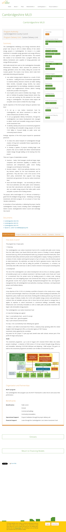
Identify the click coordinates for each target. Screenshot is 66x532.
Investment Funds (50, 95)
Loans (47, 103)
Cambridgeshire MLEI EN (11, 221)
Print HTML (13, 463)
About (15, 6)
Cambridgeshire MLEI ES (11, 223)
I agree (48, 524)
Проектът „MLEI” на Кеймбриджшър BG (16, 227)
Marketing (48, 51)
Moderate (48, 110)
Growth (47, 117)
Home (9, 6)
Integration (54, 51)
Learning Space (41, 6)
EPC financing (53, 103)
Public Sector (49, 85)
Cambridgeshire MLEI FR (11, 225)
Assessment (48, 56)
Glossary (33, 436)
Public (47, 34)
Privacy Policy (18, 528)
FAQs (22, 6)
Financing (57, 53)
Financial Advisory (50, 53)
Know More (55, 524)
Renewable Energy (50, 69)
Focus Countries (53, 6)
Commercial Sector (50, 88)
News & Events (30, 6)
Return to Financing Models (33, 451)
